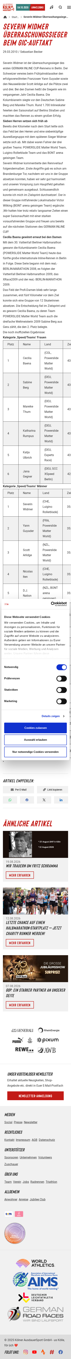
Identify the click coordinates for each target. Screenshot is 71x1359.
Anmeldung (30, 7)
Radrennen (37, 1182)
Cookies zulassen (35, 727)
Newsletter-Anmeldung (35, 1096)
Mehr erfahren (20, 875)
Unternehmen (28, 1157)
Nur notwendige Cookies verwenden (35, 751)
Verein (17, 1182)
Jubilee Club (38, 1199)
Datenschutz (47, 1140)
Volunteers (45, 1157)
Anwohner (10, 1199)
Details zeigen (51, 716)
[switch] (61, 679)
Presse (18, 1122)
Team (8, 1182)
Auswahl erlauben (35, 739)
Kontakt (9, 1140)
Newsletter (30, 1122)
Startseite (15, 17)
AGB (34, 1140)
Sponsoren (11, 1157)
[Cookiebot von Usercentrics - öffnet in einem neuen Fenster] (51, 604)
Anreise (23, 1199)
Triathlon (51, 1182)
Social (8, 1122)
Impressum (23, 1140)
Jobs (26, 1182)
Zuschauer (11, 1164)
